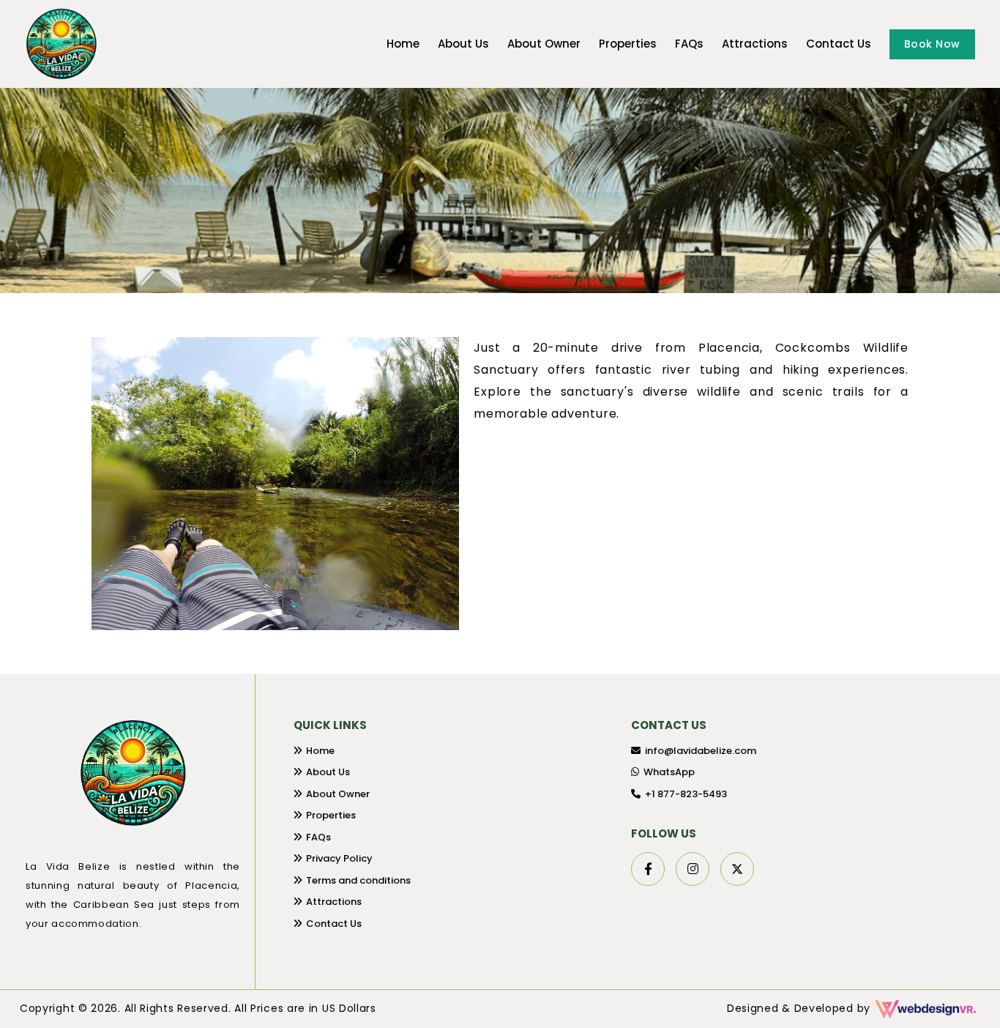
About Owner (544, 43)
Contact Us (838, 43)
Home (403, 43)
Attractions (755, 43)
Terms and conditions (358, 880)
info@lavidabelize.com (700, 751)
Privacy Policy (339, 858)
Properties (628, 43)
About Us (463, 43)
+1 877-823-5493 (686, 794)
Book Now (932, 44)
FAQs (689, 43)
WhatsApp (669, 772)
